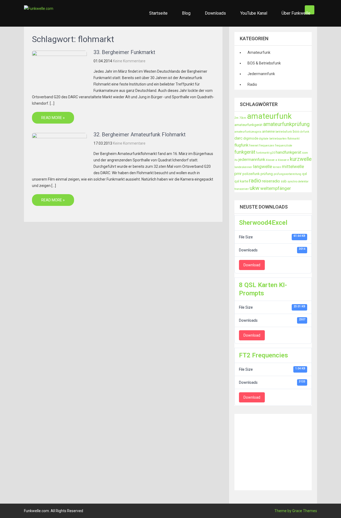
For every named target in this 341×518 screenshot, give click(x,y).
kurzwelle (301, 159)
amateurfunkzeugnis (247, 131)
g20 (272, 152)
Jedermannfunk (261, 74)
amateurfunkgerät (248, 125)
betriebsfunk (283, 131)
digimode (250, 138)
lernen (277, 167)
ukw (254, 188)
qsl (304, 174)
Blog (186, 13)
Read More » (53, 118)
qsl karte (241, 181)
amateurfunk (269, 116)
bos (296, 131)
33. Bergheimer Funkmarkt (124, 52)
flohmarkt (293, 138)
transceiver (241, 189)
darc (238, 138)
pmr (238, 173)
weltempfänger (275, 188)
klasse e (283, 160)
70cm (242, 118)
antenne (268, 131)
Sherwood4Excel (263, 222)
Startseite (158, 13)
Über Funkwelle (296, 13)
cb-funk (304, 131)
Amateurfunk (258, 52)
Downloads (215, 13)
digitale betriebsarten (273, 138)
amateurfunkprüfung (286, 124)
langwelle (262, 166)
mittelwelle (293, 166)
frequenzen (266, 145)
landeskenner (243, 167)
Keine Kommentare (129, 61)
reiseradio (271, 181)
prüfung (267, 174)
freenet (253, 145)
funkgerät (244, 152)
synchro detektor (297, 181)
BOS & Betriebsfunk (264, 63)
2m (236, 118)
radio (255, 180)
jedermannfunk (251, 159)
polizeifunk (251, 174)
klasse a (271, 160)
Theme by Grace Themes (295, 511)
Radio (252, 84)
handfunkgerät (288, 152)
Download (251, 265)
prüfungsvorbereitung (287, 174)
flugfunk (241, 145)
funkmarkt (262, 152)
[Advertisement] (287, 451)
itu (236, 160)
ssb (284, 181)
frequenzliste (283, 145)
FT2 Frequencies (263, 355)
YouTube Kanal (253, 13)
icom (305, 152)
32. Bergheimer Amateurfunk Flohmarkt (140, 134)
